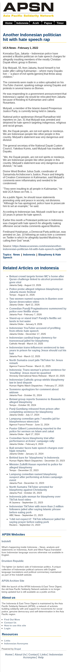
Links (7, 640)
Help (41, 657)
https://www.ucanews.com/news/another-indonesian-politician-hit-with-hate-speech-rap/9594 (34, 247)
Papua (48, 23)
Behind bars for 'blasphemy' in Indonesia (34, 457)
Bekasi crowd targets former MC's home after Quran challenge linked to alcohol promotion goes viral (36, 279)
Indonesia (22, 23)
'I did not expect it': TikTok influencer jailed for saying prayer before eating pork (37, 520)
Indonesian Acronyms (16, 643)
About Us (20, 654)
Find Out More (12, 619)
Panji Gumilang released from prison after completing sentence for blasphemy (34, 410)
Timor (60, 23)
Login (7, 628)
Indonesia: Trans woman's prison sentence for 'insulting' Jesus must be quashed (37, 371)
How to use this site (15, 625)
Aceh (36, 23)
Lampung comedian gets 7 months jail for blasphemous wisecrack (34, 420)
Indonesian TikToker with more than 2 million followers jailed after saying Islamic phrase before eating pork (36, 509)
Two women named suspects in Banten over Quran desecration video (36, 300)
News (16, 254)
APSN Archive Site (13, 580)
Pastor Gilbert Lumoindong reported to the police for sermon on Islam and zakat (35, 430)
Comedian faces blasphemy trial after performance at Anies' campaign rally (31, 439)
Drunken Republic (13, 561)
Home (9, 23)
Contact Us (10, 622)
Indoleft (6, 541)
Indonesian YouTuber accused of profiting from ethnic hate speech (34, 329)
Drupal (17, 649)
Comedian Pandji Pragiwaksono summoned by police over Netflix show (37, 310)
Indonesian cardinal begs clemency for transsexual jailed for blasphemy (32, 339)
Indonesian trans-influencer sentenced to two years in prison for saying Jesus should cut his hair (37, 350)
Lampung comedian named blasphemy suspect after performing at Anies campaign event (35, 477)
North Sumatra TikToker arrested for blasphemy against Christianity (31, 488)
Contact (33, 654)
